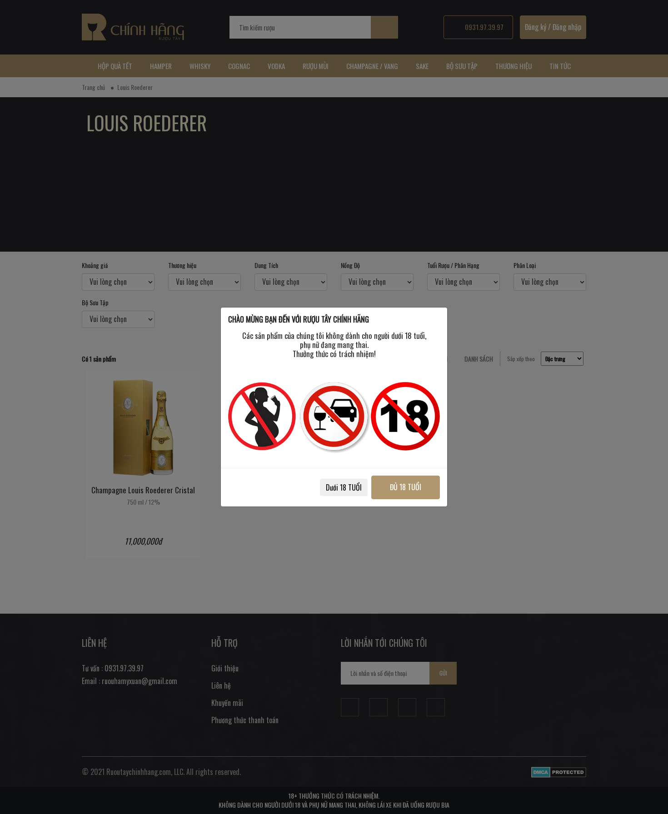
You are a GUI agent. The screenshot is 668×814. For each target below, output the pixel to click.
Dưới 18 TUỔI (344, 487)
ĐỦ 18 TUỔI (405, 486)
